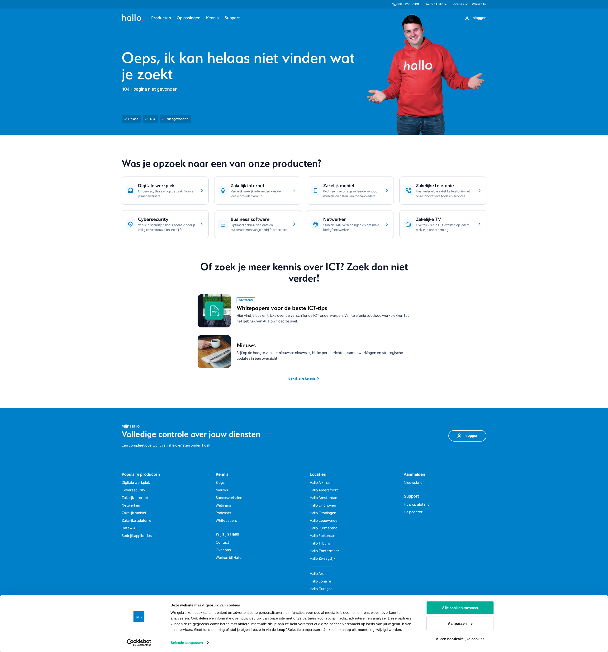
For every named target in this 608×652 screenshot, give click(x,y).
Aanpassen (457, 623)
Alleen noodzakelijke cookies (460, 639)
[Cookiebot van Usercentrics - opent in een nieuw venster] (139, 642)
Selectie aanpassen (187, 643)
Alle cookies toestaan (460, 608)
